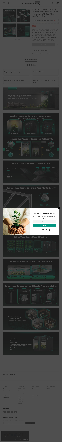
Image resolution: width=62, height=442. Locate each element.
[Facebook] (40, 230)
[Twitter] (43, 230)
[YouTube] (49, 230)
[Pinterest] (46, 230)
